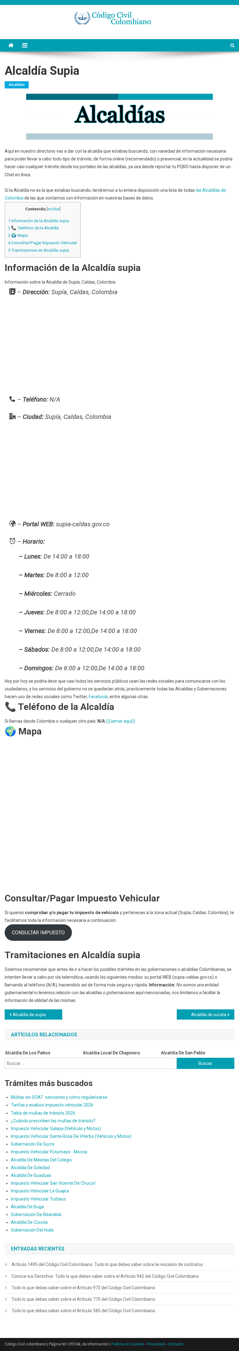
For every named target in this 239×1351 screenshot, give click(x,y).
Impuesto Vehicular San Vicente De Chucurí (53, 1183)
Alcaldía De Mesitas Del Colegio (41, 1159)
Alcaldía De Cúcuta (29, 1222)
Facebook (98, 696)
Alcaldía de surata (208, 1014)
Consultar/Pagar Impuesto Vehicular (42, 242)
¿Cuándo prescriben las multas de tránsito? (53, 1120)
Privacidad (156, 1344)
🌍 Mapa (18, 235)
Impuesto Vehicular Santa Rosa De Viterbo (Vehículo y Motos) (71, 1136)
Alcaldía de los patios (27, 1052)
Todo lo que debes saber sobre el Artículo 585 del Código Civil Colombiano (83, 1310)
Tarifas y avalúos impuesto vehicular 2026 (52, 1104)
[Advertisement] (120, 347)
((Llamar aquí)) (120, 721)
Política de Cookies (127, 1344)
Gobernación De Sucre (32, 1144)
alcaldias (16, 85)
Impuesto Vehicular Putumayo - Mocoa (49, 1151)
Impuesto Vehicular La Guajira (40, 1190)
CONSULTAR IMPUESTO (38, 933)
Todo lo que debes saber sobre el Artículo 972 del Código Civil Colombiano (83, 1287)
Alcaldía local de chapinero (111, 1052)
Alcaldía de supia (29, 1014)
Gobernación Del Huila (32, 1230)
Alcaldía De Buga (27, 1206)
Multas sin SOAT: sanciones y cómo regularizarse (59, 1097)
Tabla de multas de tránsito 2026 (43, 1113)
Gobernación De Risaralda (36, 1214)
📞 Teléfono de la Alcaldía (33, 228)
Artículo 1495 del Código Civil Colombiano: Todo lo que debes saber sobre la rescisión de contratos (107, 1264)
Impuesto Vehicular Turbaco (38, 1198)
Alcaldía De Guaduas (31, 1175)
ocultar (53, 209)
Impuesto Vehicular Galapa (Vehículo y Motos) (56, 1128)
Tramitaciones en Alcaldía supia (38, 250)
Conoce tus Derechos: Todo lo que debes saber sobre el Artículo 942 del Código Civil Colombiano (105, 1276)
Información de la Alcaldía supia (38, 220)
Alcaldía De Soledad (30, 1167)
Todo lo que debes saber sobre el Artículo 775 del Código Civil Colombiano (83, 1299)
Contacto (176, 1344)
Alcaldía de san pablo (183, 1052)
